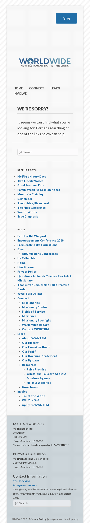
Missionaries (31, 302)
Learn (55, 88)
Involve (20, 93)
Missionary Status (34, 307)
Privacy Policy (26, 271)
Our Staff (29, 351)
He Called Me (26, 258)
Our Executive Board (36, 347)
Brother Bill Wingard (31, 236)
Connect (36, 88)
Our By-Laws (31, 360)
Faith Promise (36, 369)
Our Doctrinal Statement (39, 356)
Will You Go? (30, 400)
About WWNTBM (34, 338)
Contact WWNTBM (35, 329)
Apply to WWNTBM (35, 405)
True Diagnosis (27, 216)
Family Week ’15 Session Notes (38, 189)
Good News (30, 387)
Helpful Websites (39, 382)
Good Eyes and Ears (30, 185)
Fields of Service (33, 311)
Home (18, 88)
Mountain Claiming (30, 194)
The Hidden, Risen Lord (33, 203)
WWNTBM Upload (29, 293)
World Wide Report (35, 325)
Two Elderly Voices (30, 181)
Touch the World (33, 396)
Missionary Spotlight (36, 320)
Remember (24, 198)
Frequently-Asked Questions (37, 245)
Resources (29, 364)
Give (66, 18)
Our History (30, 342)
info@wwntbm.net (25, 485)
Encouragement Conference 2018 (40, 240)
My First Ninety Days (31, 176)
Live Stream (25, 267)
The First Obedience (31, 207)
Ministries (29, 316)
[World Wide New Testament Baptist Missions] (45, 73)
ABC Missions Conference (40, 253)
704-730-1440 (21, 481)
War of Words (27, 212)
